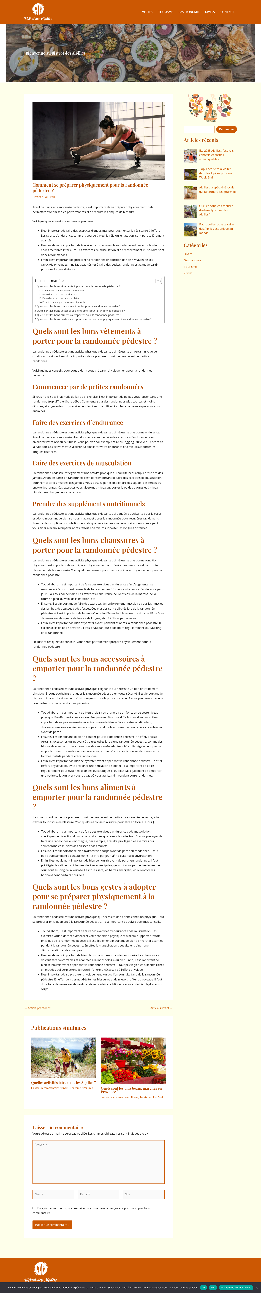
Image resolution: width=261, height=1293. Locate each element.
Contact (227, 12)
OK (203, 1287)
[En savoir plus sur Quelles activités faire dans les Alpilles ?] (63, 1057)
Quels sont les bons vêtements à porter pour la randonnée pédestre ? (78, 286)
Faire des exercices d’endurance (59, 294)
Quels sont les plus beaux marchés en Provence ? (131, 1090)
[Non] (256, 1287)
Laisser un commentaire (45, 1088)
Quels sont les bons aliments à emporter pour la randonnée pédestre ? (79, 315)
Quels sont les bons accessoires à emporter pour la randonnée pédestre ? (81, 310)
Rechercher (226, 129)
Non (213, 1287)
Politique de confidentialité (236, 1287)
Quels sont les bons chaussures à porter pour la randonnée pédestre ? (79, 306)
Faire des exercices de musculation (61, 298)
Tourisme (165, 12)
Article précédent (37, 1008)
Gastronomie (189, 12)
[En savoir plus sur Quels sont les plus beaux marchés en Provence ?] (133, 1060)
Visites (147, 12)
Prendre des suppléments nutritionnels (63, 302)
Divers (210, 12)
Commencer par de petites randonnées (63, 290)
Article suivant (161, 1008)
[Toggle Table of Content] (157, 281)
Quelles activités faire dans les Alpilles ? (63, 1082)
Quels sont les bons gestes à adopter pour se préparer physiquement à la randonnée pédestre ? (94, 319)
